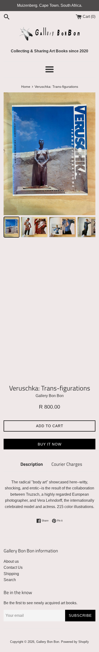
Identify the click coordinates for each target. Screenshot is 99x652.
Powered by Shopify (75, 642)
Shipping (11, 574)
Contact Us (13, 567)
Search (10, 580)
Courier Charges (66, 463)
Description (31, 463)
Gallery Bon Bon (47, 642)
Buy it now (50, 444)
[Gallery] (49, 165)
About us (11, 561)
